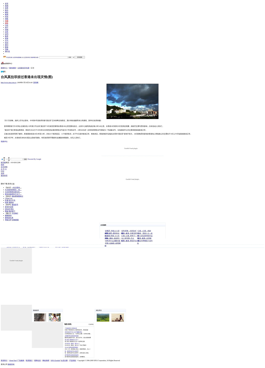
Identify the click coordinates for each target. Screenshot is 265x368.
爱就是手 (15, 205)
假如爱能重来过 (17, 196)
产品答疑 (72, 360)
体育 (6, 8)
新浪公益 (11, 184)
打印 (2, 171)
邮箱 (6, 47)
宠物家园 (15, 220)
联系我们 (29, 360)
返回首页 (4, 175)
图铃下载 (4, 184)
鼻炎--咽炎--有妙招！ (112, 238)
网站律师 (45, 360)
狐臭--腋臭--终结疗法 (129, 241)
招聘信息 (37, 360)
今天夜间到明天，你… (13, 190)
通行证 (7, 51)
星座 (6, 38)
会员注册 (64, 360)
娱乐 (6, 10)
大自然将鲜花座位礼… (13, 192)
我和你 (11, 202)
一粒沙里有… (17, 187)
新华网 (35, 82)
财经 (6, 12)
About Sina (13, 360)
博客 (6, 19)
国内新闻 (12, 68)
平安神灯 (15, 213)
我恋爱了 (12, 211)
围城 (6, 211)
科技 (6, 16)
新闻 (6, 6)
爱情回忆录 (9, 218)
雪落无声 (8, 220)
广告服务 (21, 360)
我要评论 (4, 141)
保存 (2, 165)
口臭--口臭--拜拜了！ (129, 236)
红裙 (6, 200)
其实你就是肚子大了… (13, 194)
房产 (6, 27)
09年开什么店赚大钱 (112, 241)
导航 (6, 49)
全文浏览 (4, 167)
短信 (6, 43)
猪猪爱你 (8, 215)
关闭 (2, 173)
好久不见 (12, 200)
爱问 (6, 45)
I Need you (8, 198)
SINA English (55, 360)
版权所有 (11, 364)
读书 (6, 34)
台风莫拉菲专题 (23, 68)
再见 (12, 209)
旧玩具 (7, 209)
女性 (6, 32)
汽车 (6, 25)
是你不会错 (9, 207)
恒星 (6, 202)
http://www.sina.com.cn (8, 82)
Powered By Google (34, 159)
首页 (6, 3)
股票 (6, 14)
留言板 (3, 162)
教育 (6, 36)
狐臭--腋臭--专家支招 (129, 233)
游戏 (6, 30)
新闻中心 (4, 68)
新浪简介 (4, 360)
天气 (6, 40)
